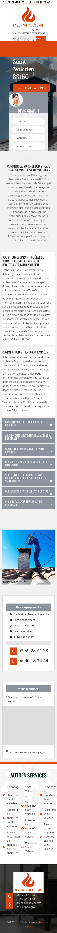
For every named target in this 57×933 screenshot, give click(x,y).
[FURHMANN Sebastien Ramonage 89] (28, 17)
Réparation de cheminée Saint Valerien (12, 818)
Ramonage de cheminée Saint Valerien (12, 795)
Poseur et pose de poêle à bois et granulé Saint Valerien (49, 837)
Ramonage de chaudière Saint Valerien (49, 795)
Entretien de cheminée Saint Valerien (30, 828)
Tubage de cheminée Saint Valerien (30, 806)
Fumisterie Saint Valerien (49, 814)
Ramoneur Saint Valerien (30, 847)
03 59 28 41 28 (15, 2)
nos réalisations (31, 88)
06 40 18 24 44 (41, 2)
